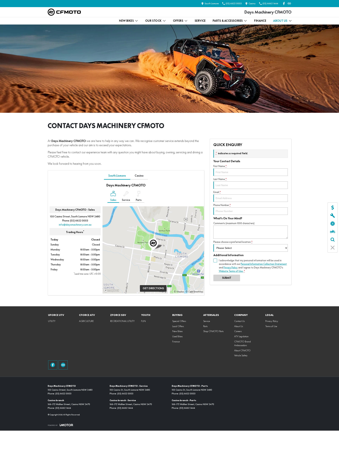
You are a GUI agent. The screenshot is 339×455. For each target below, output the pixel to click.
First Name (220, 166)
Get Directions (153, 288)
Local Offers (178, 326)
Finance (260, 20)
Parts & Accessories (228, 20)
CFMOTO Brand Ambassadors (242, 343)
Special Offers (179, 321)
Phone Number (222, 205)
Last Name (220, 179)
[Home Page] (64, 12)
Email (217, 192)
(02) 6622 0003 (79, 220)
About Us (280, 20)
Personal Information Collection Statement (264, 264)
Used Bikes (177, 336)
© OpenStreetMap (194, 291)
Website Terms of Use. (231, 271)
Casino (139, 175)
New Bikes (126, 20)
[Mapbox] (112, 290)
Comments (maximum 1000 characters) (233, 223)
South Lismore (117, 175)
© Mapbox (179, 291)
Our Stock (153, 20)
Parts (205, 326)
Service (200, 20)
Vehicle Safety (241, 355)
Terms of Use (271, 326)
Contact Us (239, 321)
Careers (238, 331)
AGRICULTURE (86, 321)
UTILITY (51, 321)
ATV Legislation (241, 336)
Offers (178, 20)
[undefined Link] (289, 3)
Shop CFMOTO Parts (213, 331)
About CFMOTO (242, 350)
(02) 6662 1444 (63, 408)
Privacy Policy (230, 267)
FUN (143, 321)
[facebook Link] (284, 3)
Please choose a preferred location (233, 241)
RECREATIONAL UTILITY (122, 321)
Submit (226, 277)
